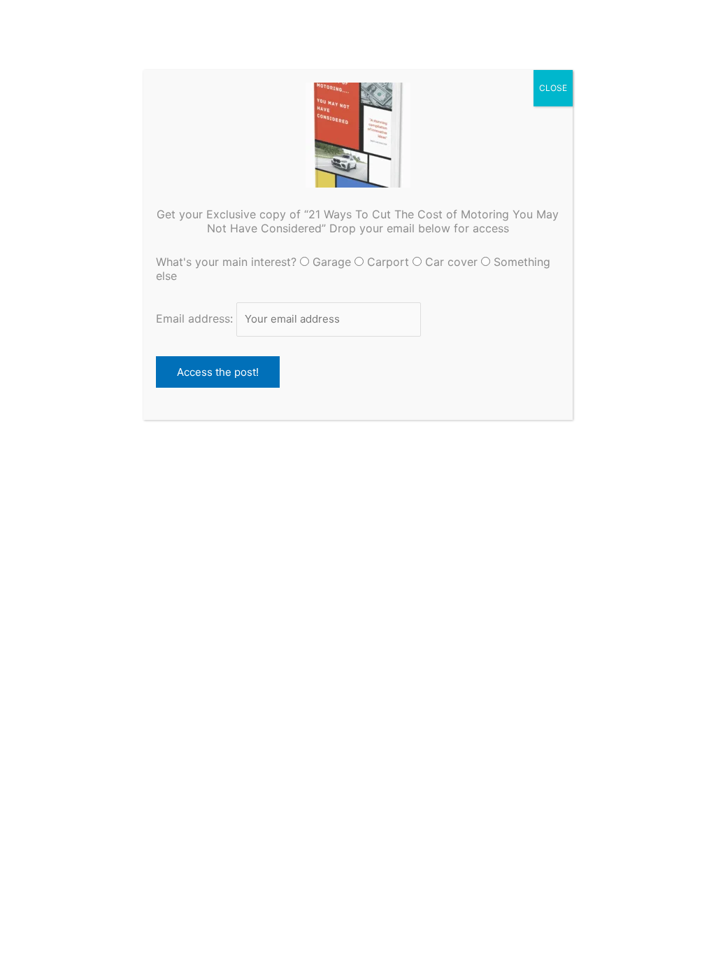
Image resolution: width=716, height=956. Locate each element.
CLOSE (553, 88)
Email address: (196, 318)
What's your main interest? (226, 262)
